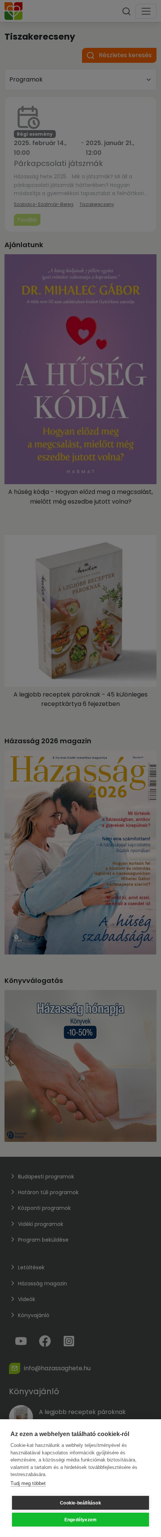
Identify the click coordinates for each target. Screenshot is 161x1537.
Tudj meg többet (28, 1483)
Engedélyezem (80, 1519)
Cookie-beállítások (80, 1503)
